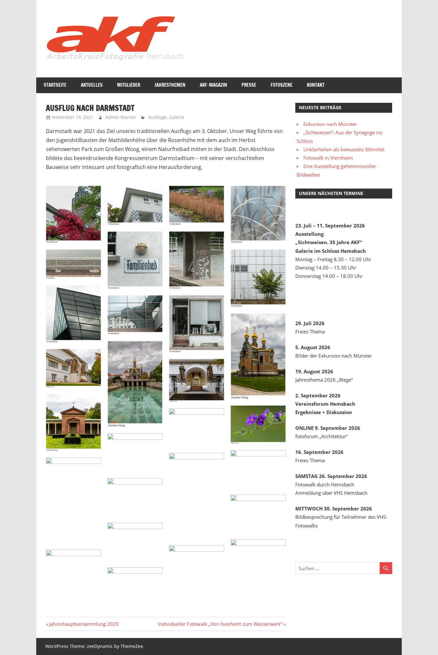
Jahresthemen (170, 85)
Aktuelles (92, 85)
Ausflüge (157, 117)
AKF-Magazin (213, 85)
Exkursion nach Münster (330, 124)
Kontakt (315, 85)
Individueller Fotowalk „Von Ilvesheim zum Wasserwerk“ (220, 624)
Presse (248, 85)
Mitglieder (128, 85)
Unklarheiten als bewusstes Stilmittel (343, 149)
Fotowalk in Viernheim (328, 158)
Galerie (176, 117)
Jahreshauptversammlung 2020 (84, 624)
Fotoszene (281, 85)
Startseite (55, 85)
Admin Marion (120, 117)
